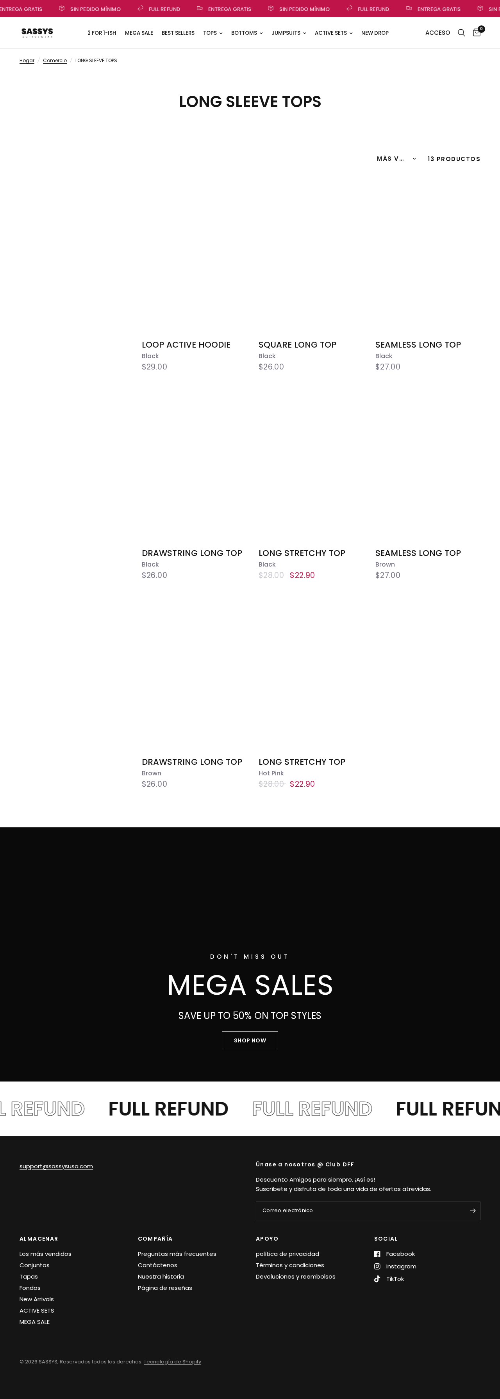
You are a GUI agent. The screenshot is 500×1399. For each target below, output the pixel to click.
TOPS (210, 33)
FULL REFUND (161, 8)
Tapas (29, 1276)
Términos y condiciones (290, 1265)
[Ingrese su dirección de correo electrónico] (472, 1211)
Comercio (55, 60)
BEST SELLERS (178, 33)
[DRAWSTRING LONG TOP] (194, 461)
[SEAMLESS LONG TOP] (427, 253)
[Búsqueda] (461, 32)
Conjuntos (35, 1265)
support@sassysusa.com (56, 1166)
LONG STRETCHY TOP (302, 558)
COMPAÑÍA (155, 1238)
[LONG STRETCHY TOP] (311, 461)
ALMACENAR (39, 1238)
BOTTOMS (244, 33)
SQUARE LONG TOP (297, 350)
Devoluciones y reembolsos (296, 1276)
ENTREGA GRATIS (226, 8)
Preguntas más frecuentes (177, 1254)
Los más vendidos (45, 1254)
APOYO (267, 1238)
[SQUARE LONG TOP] (311, 253)
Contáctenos (157, 1265)
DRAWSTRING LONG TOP (192, 558)
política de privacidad (287, 1254)
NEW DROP (375, 33)
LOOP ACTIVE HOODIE (186, 350)
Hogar (27, 60)
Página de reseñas (165, 1288)
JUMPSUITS (285, 33)
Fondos (30, 1288)
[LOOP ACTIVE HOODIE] (194, 253)
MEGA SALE (139, 33)
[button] (250, 1040)
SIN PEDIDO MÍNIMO (93, 8)
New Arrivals (37, 1299)
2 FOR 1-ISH (102, 33)
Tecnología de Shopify (172, 1361)
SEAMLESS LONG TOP (418, 350)
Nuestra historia (161, 1276)
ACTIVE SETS (331, 33)
